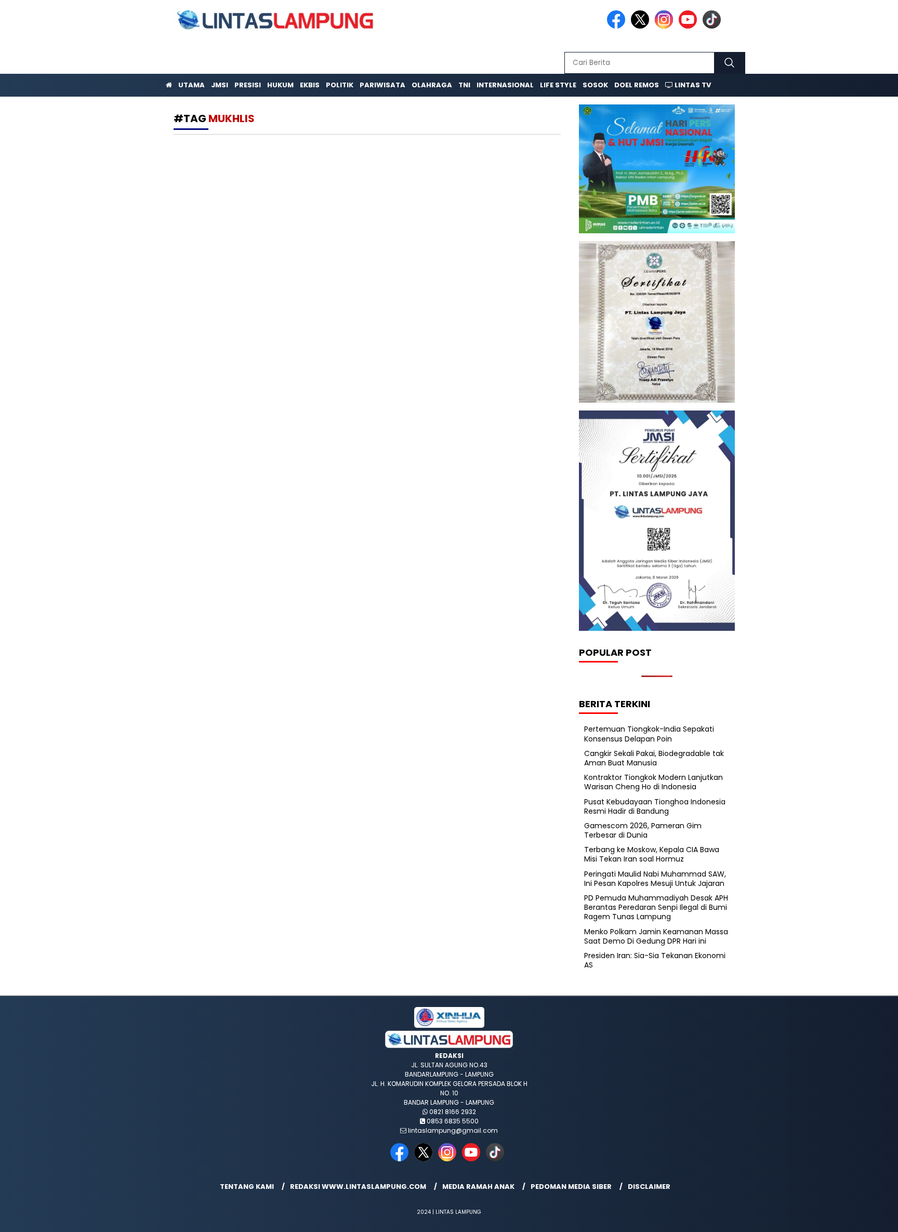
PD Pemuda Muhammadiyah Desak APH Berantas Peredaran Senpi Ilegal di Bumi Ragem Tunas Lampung (656, 907)
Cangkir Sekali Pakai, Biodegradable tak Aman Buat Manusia (654, 758)
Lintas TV (692, 85)
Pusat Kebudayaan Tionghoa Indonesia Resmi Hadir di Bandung (654, 806)
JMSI (219, 85)
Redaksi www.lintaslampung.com (358, 1186)
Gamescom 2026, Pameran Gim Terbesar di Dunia (643, 830)
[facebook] (618, 26)
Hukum (280, 85)
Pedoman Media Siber (571, 1186)
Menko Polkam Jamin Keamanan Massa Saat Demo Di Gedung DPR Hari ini (656, 936)
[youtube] (690, 26)
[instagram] (666, 26)
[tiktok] (713, 26)
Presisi (247, 85)
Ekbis (310, 85)
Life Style (558, 85)
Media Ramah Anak (478, 1186)
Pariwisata (382, 85)
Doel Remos (636, 85)
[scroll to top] (862, 1216)
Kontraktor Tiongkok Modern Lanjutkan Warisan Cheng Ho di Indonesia (653, 782)
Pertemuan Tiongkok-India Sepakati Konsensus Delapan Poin (649, 734)
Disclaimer (649, 1186)
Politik (339, 85)
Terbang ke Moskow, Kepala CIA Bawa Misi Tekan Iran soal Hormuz (651, 854)
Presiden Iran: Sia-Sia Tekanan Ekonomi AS (654, 960)
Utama (191, 85)
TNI (464, 85)
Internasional (505, 85)
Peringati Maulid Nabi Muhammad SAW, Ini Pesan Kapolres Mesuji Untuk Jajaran (655, 879)
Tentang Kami (247, 1186)
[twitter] (642, 26)
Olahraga (432, 85)
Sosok (595, 85)
